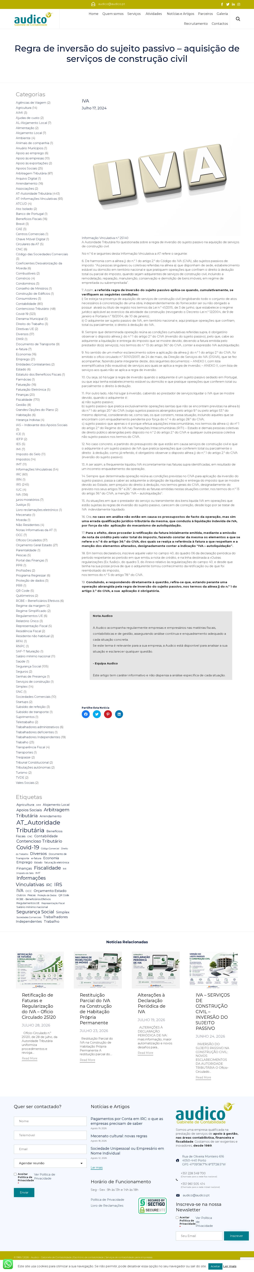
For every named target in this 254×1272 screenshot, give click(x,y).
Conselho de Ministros (32, 288)
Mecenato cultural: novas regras (119, 1136)
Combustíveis (26, 273)
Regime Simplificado (31, 611)
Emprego (23, 359)
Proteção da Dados (47, 895)
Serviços (133, 14)
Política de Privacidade (107, 1199)
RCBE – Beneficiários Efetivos (37, 601)
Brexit (20, 224)
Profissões (23, 570)
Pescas (21, 555)
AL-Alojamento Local (31, 123)
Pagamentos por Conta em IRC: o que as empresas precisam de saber (127, 1121)
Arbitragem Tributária (31, 173)
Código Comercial (50, 848)
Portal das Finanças (30, 560)
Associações (25, 188)
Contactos (220, 24)
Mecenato (23, 515)
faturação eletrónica (56, 862)
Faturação (23, 384)
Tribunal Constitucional (32, 762)
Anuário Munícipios (29, 148)
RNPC (20, 646)
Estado (21, 369)
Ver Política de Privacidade (44, 1176)
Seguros (22, 671)
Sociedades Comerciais (33, 697)
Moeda (21, 520)
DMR (20, 339)
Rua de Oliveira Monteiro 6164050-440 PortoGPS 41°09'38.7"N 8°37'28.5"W (204, 1160)
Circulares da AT (27, 244)
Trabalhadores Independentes (38, 737)
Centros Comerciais (30, 234)
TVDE (20, 777)
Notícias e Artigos (180, 14)
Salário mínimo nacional (33, 656)
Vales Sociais (25, 783)
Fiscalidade (24, 399)
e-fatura (21, 349)
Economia (23, 354)
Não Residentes (27, 525)
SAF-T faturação (27, 651)
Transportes (24, 752)
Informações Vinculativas (34, 469)
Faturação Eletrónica (31, 389)
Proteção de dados (30, 580)
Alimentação (25, 128)
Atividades (154, 14)
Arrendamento (27, 183)
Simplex (22, 686)
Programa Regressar (31, 575)
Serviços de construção (33, 681)
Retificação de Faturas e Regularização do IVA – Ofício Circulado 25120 (39, 1006)
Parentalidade (26, 550)
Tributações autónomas (33, 767)
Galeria (222, 14)
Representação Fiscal (31, 626)
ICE (18, 434)
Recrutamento (196, 24)
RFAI (19, 641)
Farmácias (23, 379)
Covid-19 (22, 314)
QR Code (23, 591)
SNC (19, 692)
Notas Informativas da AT (34, 530)
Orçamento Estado (50, 891)
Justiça (21, 505)
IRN (19, 479)
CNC (19, 249)
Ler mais (229, 1266)
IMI (18, 449)
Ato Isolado (24, 209)
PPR (19, 565)
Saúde (20, 661)
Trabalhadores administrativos (37, 727)
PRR (19, 585)
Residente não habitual (33, 636)
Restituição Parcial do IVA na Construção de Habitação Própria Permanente (96, 1008)
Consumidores (26, 298)
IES (18, 444)
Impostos (23, 459)
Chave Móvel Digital (30, 239)
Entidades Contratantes (33, 364)
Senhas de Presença (31, 676)
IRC (18, 474)
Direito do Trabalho (30, 324)
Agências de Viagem (31, 102)
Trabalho (22, 742)
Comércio (23, 278)
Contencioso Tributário (32, 309)
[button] (29, 1059)
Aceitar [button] (215, 1266)
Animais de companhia (32, 143)
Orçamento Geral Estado (34, 545)
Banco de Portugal (30, 214)
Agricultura (23, 108)
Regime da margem (31, 606)
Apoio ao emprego (30, 153)
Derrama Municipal (29, 319)
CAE (19, 229)
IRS (18, 484)
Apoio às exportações (32, 163)
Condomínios (25, 283)
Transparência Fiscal (30, 747)
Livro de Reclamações (107, 1205)
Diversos (22, 334)
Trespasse (23, 757)
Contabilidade (26, 304)
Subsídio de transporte (32, 712)
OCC (19, 535)
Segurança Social (28, 666)
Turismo (21, 772)
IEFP (19, 439)
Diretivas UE (25, 329)
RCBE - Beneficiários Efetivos (33, 899)
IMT (19, 464)
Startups (22, 702)
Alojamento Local (29, 133)
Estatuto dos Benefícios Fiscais (38, 374)
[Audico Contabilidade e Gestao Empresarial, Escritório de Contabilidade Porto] (34, 18)
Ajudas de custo (27, 118)
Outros (21, 895)
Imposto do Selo (28, 454)
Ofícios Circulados (29, 540)
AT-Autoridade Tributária (34, 193)
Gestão (21, 405)
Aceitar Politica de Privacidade (26, 1179)
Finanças (22, 395)
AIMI (19, 113)
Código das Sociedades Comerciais (42, 254)
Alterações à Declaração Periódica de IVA (151, 1003)
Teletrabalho (25, 722)
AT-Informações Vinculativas (36, 199)
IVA (85, 101)
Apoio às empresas (30, 158)
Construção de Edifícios (33, 293)
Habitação (23, 415)
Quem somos (112, 14)
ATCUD (21, 203)
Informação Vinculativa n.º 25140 (105, 238)
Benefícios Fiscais (29, 219)
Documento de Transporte (35, 344)
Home (93, 14)
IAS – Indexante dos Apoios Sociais (41, 425)
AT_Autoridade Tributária (38, 826)
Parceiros (205, 14)
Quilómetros (25, 595)
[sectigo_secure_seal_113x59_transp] (152, 1214)
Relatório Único (27, 621)
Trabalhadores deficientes (35, 732)
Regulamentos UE (29, 616)
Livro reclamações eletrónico (37, 510)
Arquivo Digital (26, 178)
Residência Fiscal (28, 631)
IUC (19, 489)
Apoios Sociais (26, 168)
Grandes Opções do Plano (35, 410)
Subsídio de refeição (31, 707)
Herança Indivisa (28, 420)
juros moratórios (27, 500)
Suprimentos (25, 717)
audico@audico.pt (196, 1195)
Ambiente (23, 138)
